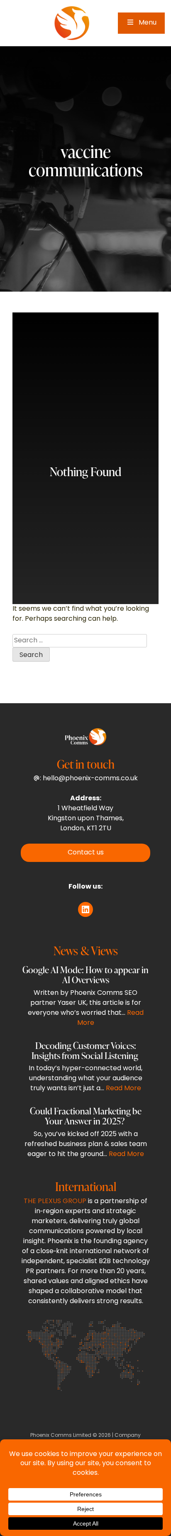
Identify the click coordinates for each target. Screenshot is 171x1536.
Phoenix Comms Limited (60, 1435)
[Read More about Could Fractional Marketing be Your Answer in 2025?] (85, 1135)
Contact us (86, 852)
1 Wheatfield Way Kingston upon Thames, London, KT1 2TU (86, 818)
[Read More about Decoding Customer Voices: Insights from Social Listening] (85, 1069)
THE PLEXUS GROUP (55, 1201)
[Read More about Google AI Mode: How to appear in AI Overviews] (85, 998)
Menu (147, 22)
